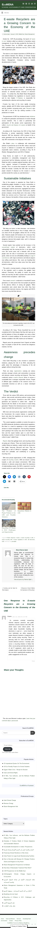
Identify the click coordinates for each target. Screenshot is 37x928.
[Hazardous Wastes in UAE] (24, 506)
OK (32, 733)
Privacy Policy (18, 920)
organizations (18, 371)
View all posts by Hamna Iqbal (23, 579)
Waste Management (30, 34)
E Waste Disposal (10, 537)
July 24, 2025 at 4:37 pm (19, 616)
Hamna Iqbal (7, 34)
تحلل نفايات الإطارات (9, 906)
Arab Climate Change (10, 800)
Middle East (21, 34)
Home (2, 918)
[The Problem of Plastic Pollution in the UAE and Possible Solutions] (9, 506)
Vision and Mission (10, 918)
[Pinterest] (34, 4)
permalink (14, 541)
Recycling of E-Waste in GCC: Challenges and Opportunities (9, 530)
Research (29, 108)
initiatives (32, 116)
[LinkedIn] (23, 4)
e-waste (18, 537)
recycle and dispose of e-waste (16, 125)
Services (19, 918)
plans (13, 143)
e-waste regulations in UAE (20, 539)
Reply (33, 661)
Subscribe (8, 749)
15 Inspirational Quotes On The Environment (16, 763)
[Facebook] (28, 4)
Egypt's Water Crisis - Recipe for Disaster (16, 769)
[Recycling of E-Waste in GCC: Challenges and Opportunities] (9, 523)
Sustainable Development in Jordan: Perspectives (18, 846)
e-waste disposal (18, 377)
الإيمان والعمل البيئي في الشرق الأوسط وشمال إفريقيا (19, 850)
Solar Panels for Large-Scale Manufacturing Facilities (19, 856)
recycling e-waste (13, 460)
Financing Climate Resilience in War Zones (16, 853)
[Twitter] (31, 4)
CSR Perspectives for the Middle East (15, 871)
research (12, 280)
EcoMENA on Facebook (27, 785)
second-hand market (8, 247)
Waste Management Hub (11, 806)
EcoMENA (7, 4)
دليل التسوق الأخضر (9, 903)
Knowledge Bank (27, 918)
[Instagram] (26, 4)
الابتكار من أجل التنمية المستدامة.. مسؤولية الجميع (18, 891)
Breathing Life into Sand (11, 894)
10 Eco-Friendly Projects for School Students (17, 766)
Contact (11, 920)
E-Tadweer (19, 98)
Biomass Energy (8, 803)
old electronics (31, 539)
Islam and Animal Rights (11, 772)
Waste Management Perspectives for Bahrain (17, 864)
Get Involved (4, 920)
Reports (5, 441)
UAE (3, 541)
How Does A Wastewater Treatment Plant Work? (17, 868)
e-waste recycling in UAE (27, 537)
